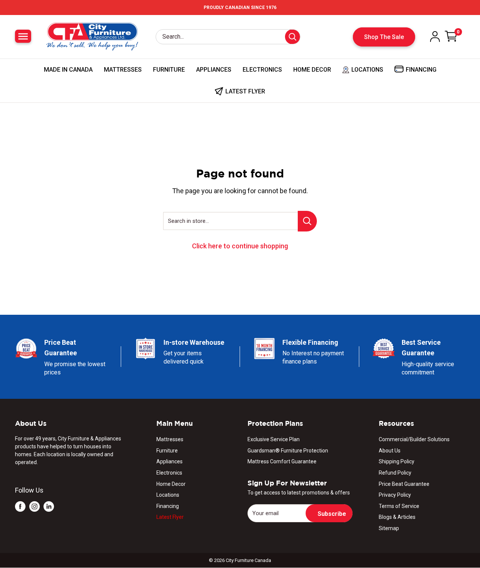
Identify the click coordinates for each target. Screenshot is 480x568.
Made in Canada (68, 69)
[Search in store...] (307, 221)
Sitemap (389, 528)
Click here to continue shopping (240, 246)
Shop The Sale (384, 37)
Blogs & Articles (397, 517)
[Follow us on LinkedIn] (49, 506)
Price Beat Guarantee (404, 484)
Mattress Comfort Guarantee (282, 461)
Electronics (262, 69)
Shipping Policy (396, 461)
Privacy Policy (395, 495)
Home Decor (312, 69)
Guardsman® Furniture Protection (288, 451)
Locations (167, 495)
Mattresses (123, 69)
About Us (389, 451)
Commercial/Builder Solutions (414, 439)
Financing (167, 506)
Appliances (213, 69)
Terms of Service (399, 506)
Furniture (169, 69)
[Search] (292, 36)
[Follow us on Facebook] (20, 506)
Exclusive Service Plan (274, 439)
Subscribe (332, 513)
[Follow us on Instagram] (34, 506)
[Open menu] (23, 36)
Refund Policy (395, 473)
